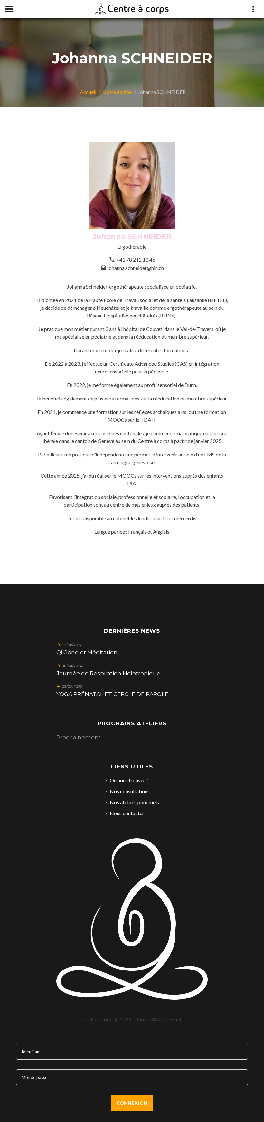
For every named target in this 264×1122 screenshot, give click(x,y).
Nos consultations (130, 791)
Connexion (132, 1103)
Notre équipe (117, 92)
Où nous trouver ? (129, 780)
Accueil (88, 92)
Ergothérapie (132, 247)
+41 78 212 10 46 (135, 259)
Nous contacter (127, 813)
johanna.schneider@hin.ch (136, 268)
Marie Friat (169, 1019)
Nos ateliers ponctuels (134, 802)
